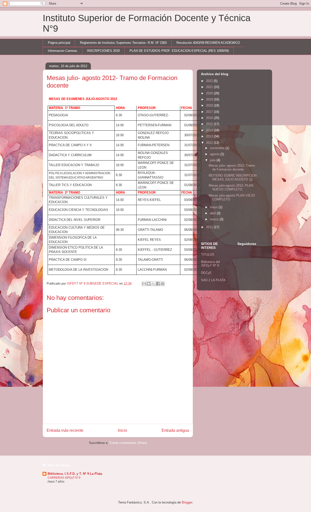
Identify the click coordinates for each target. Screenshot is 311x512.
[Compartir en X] (153, 283)
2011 (210, 227)
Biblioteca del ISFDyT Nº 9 (210, 264)
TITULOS (207, 254)
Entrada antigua (175, 430)
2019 (210, 99)
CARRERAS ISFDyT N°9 (64, 477)
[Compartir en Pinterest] (162, 283)
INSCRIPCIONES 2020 (103, 51)
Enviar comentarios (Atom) (128, 443)
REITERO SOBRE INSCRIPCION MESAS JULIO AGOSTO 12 (233, 177)
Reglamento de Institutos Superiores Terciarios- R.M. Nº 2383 (123, 43)
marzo (215, 219)
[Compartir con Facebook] (158, 283)
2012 (210, 142)
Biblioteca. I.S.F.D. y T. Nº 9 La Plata (75, 474)
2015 (210, 124)
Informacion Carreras (62, 51)
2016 (210, 118)
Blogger (187, 502)
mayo (214, 207)
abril (213, 213)
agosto (215, 154)
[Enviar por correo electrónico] (144, 283)
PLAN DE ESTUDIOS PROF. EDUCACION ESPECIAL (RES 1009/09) (179, 51)
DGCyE (206, 273)
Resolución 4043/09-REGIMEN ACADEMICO (208, 43)
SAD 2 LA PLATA (213, 280)
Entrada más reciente (65, 430)
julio (213, 160)
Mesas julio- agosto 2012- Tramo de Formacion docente (232, 167)
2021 (210, 87)
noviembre (217, 148)
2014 (210, 130)
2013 (210, 136)
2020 (210, 93)
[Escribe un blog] (148, 283)
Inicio (122, 430)
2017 (210, 112)
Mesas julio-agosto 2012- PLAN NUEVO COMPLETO (231, 187)
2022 (210, 81)
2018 (210, 105)
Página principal (59, 43)
